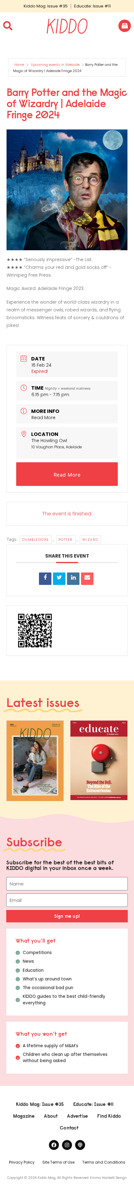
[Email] (87, 578)
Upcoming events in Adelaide (55, 64)
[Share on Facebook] (45, 578)
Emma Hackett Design (108, 1177)
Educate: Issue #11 (92, 6)
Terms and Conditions (103, 1162)
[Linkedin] (73, 578)
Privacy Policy (22, 1162)
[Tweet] (59, 578)
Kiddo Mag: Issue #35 (46, 6)
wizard (90, 539)
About (51, 1116)
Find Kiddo (109, 1116)
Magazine (24, 1116)
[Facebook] (54, 1145)
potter (66, 539)
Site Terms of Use (58, 1162)
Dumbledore (35, 539)
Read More (43, 417)
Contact (69, 1128)
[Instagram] (67, 1145)
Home (19, 64)
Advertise (77, 1116)
